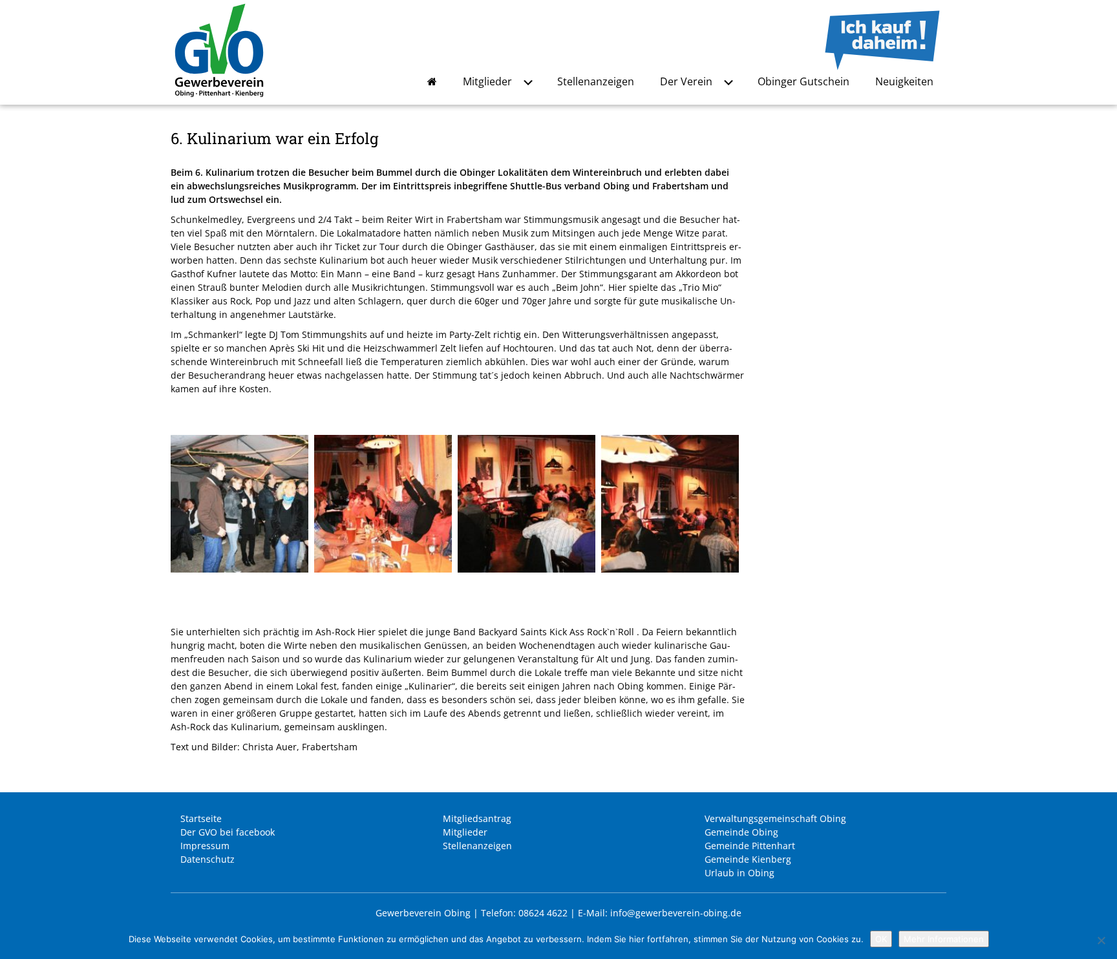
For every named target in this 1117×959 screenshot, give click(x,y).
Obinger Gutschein (803, 81)
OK (881, 939)
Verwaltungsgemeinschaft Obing (775, 818)
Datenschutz (207, 859)
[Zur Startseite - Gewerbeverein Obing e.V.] (219, 98)
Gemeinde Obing (741, 832)
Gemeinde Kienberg (748, 859)
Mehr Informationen (944, 939)
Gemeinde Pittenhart (750, 845)
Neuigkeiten (904, 81)
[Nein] (1100, 940)
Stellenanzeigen (595, 81)
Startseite (201, 818)
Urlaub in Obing (739, 873)
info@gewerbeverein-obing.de (675, 913)
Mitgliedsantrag (477, 818)
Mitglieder (487, 81)
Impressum (204, 845)
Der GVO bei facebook (227, 832)
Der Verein (686, 81)
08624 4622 (543, 913)
